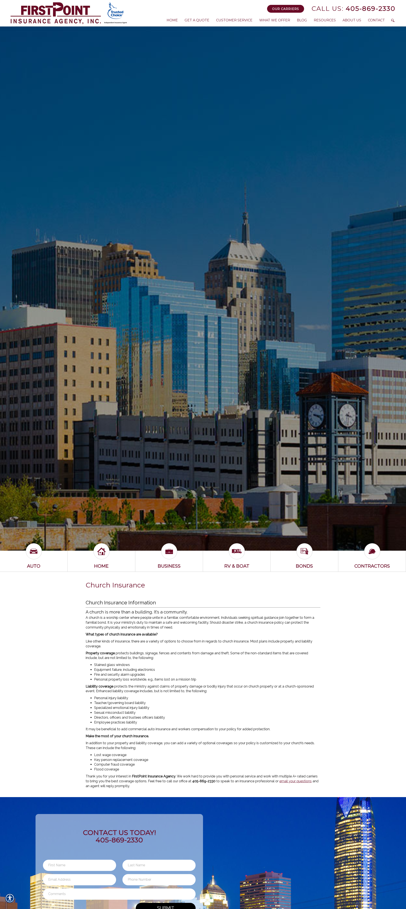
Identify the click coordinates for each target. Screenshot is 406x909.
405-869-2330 (353, 8)
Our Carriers (285, 9)
